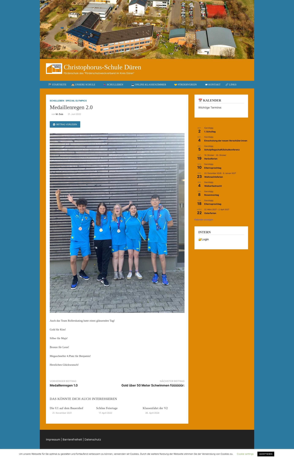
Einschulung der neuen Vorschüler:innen (225, 140)
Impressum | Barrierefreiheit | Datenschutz (73, 439)
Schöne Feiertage (107, 408)
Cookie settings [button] (245, 453)
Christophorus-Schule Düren (102, 67)
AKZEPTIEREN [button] (265, 454)
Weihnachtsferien (213, 177)
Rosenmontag (211, 195)
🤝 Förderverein (185, 84)
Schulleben (57, 100)
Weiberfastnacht (213, 186)
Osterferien (210, 213)
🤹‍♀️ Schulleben (113, 84)
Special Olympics (76, 100)
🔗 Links (230, 84)
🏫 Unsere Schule (83, 84)
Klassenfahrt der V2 (155, 408)
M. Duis (59, 114)
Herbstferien (210, 158)
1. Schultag (210, 131)
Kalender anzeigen (203, 219)
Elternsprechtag (212, 168)
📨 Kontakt (213, 84)
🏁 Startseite (57, 84)
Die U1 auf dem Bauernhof (66, 408)
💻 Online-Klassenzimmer (148, 84)
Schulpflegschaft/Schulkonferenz (222, 149)
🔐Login (203, 239)
